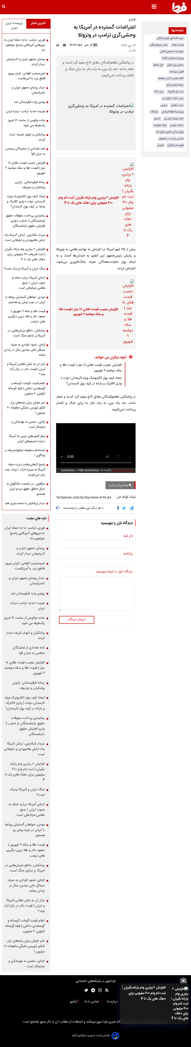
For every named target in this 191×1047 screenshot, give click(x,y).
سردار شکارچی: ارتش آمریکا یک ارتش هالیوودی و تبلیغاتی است (24, 238)
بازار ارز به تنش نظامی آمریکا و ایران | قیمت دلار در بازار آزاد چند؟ (26, 369)
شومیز (160, 145)
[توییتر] (124, 508)
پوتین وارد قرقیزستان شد (29, 102)
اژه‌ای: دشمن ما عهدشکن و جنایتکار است (28, 424)
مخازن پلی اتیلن (175, 65)
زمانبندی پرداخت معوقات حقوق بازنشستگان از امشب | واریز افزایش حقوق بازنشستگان (25, 221)
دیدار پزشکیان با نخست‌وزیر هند (25, 503)
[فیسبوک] (119, 508)
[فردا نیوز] (179, 7)
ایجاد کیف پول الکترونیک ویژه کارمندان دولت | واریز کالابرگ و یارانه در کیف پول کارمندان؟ (91, 380)
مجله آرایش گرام (175, 85)
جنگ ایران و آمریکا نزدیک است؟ (24, 268)
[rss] (105, 990)
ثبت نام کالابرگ (175, 92)
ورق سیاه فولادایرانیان (173, 112)
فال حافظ (158, 65)
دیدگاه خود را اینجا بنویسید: (114, 572)
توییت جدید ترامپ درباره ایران (25, 111)
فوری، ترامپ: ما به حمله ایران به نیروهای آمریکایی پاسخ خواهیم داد (24, 45)
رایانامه (128, 554)
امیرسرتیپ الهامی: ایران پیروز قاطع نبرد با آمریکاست (26, 76)
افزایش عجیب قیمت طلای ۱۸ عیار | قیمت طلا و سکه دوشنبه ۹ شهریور (88, 312)
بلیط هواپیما (160, 125)
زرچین (164, 105)
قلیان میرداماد (177, 72)
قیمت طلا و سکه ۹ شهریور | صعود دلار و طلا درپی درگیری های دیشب (26, 316)
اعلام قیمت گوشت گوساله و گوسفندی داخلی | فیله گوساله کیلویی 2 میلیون (26, 388)
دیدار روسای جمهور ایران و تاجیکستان (28, 90)
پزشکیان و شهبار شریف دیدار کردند (27, 137)
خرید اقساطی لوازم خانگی (170, 38)
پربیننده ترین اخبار (14, 25)
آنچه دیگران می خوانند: (110, 357)
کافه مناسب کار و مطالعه (171, 78)
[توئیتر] (85, 990)
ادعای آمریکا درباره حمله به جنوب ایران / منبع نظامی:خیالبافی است (28, 283)
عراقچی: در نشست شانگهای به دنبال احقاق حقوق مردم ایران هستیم (26, 489)
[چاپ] (59, 45)
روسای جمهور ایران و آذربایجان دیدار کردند (25, 62)
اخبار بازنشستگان (159, 45)
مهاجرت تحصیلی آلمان (172, 51)
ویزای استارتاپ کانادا (173, 58)
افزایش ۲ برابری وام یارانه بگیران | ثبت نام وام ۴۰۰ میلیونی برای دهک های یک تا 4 (144, 993)
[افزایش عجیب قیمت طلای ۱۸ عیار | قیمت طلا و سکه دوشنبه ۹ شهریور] (126, 312)
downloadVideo (123, 470)
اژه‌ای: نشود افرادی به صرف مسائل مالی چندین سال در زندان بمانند (24, 350)
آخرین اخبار (38, 23)
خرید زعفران (177, 105)
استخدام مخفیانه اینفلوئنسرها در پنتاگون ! (25, 453)
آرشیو (73, 1001)
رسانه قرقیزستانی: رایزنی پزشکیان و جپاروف (30, 185)
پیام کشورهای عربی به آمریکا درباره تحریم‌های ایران (27, 439)
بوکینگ (154, 112)
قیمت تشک (177, 45)
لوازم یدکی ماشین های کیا (170, 132)
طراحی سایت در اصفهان (171, 138)
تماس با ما (92, 1001)
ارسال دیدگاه (76, 619)
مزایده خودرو (177, 125)
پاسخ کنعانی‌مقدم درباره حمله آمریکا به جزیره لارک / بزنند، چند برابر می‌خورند (25, 469)
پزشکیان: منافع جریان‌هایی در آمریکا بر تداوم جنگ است (26, 333)
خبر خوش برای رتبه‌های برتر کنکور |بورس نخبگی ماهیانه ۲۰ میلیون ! (26, 407)
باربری (157, 118)
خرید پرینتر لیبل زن (174, 118)
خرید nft (159, 92)
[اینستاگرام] (98, 990)
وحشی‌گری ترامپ (118, 485)
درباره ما (113, 1001)
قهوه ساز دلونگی (175, 145)
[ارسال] (65, 45)
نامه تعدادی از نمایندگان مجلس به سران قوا (25, 151)
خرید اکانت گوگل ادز (173, 98)
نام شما (128, 536)
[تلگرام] (132, 508)
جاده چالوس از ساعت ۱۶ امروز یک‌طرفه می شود (26, 123)
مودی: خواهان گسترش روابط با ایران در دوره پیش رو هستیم (25, 300)
